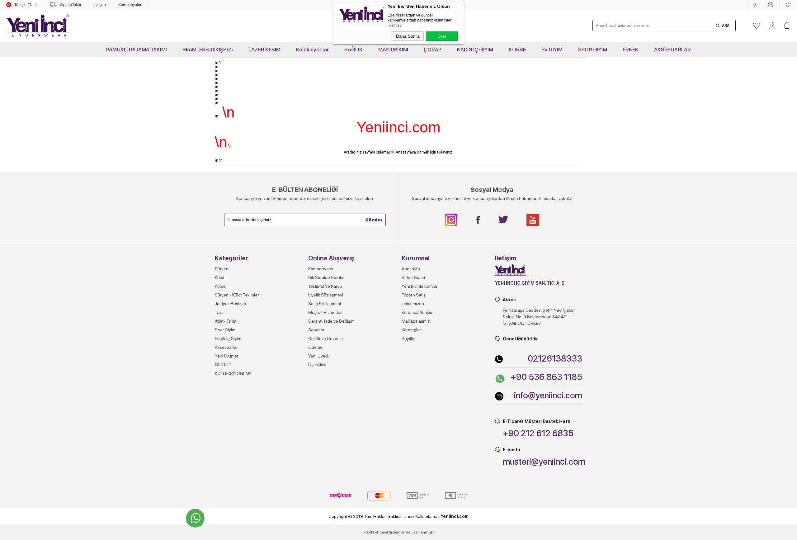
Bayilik (408, 338)
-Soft (367, 532)
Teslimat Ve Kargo (325, 286)
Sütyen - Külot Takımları (237, 294)
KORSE (517, 49)
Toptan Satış (414, 294)
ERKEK (631, 49)
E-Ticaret (380, 532)
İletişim (100, 4)
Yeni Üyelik (318, 355)
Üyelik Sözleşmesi (325, 294)
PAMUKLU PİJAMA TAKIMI (136, 49)
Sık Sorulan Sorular (326, 277)
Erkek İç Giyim (228, 338)
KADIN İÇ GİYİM (475, 49)
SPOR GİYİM (592, 49)
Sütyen (222, 268)
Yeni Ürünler (226, 355)
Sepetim (316, 329)
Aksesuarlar (226, 347)
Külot (219, 277)
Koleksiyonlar (312, 49)
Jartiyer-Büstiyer (230, 303)
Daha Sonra (408, 36)
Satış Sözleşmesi (324, 303)
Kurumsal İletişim (417, 312)
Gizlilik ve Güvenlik (326, 338)
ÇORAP (432, 49)
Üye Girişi (317, 364)
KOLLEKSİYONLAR (233, 373)
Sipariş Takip (70, 4)
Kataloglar (411, 329)
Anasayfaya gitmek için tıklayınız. (424, 152)
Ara (725, 25)
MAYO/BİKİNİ (393, 49)
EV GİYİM (552, 49)
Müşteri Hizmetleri (325, 312)
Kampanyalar (130, 4)
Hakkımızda (413, 303)
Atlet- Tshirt (226, 321)
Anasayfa (411, 268)
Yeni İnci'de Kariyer (419, 286)
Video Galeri (413, 277)
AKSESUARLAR (672, 49)
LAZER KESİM (264, 49)
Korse (220, 286)
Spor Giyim (225, 329)
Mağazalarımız (416, 321)
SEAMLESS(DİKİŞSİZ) (207, 49)
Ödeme (315, 347)
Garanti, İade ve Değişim (331, 321)
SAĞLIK (353, 49)
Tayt (219, 312)
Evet (441, 36)
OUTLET (223, 364)
